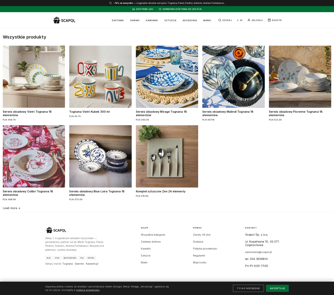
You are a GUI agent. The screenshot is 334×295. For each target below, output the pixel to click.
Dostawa (198, 241)
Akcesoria (190, 20)
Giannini (79, 263)
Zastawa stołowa (150, 241)
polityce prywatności (88, 290)
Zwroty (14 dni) (202, 234)
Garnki (135, 20)
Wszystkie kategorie (153, 234)
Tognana (67, 263)
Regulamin (199, 255)
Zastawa (118, 20)
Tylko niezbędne (248, 288)
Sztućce (170, 20)
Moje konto (199, 262)
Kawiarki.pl (92, 263)
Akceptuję (277, 288)
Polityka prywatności (205, 248)
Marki (207, 20)
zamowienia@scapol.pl (258, 252)
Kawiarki (152, 20)
